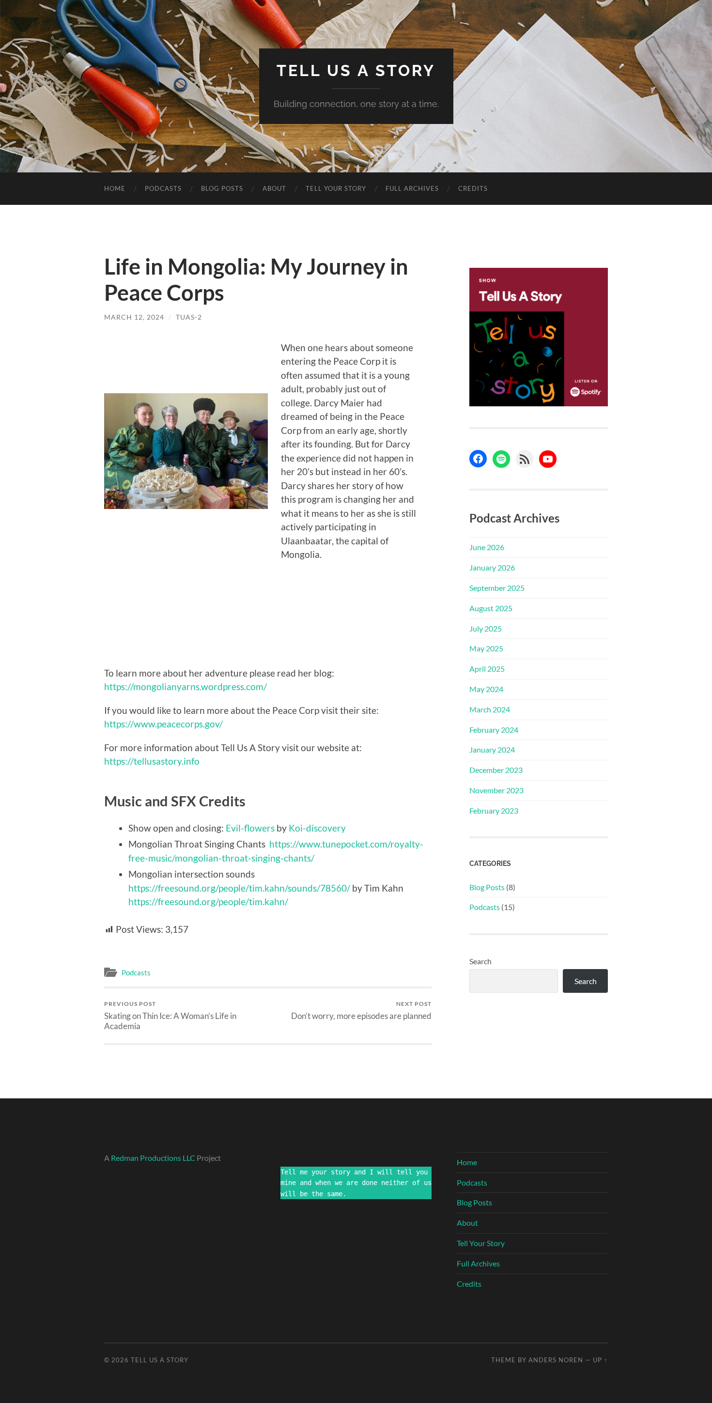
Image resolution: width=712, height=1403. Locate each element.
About (274, 188)
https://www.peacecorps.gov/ (163, 723)
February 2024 (493, 729)
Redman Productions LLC (153, 1157)
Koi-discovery (317, 827)
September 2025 (497, 587)
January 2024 (492, 749)
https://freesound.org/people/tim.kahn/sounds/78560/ (239, 888)
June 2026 (486, 547)
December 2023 (496, 769)
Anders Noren (555, 1360)
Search (480, 961)
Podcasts (163, 188)
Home (114, 188)
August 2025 (490, 608)
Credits (473, 188)
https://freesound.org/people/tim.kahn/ (208, 901)
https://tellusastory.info (152, 761)
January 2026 (492, 567)
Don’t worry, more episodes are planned (361, 1010)
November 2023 (496, 790)
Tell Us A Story (356, 70)
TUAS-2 (189, 317)
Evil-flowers (250, 827)
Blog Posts (222, 188)
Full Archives (412, 188)
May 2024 (486, 689)
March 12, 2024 (134, 317)
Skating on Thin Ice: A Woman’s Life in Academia (170, 1015)
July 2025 (485, 628)
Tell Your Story (336, 188)
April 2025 (487, 668)
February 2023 (493, 810)
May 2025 (486, 648)
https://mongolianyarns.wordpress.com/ (185, 686)
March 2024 (489, 709)
